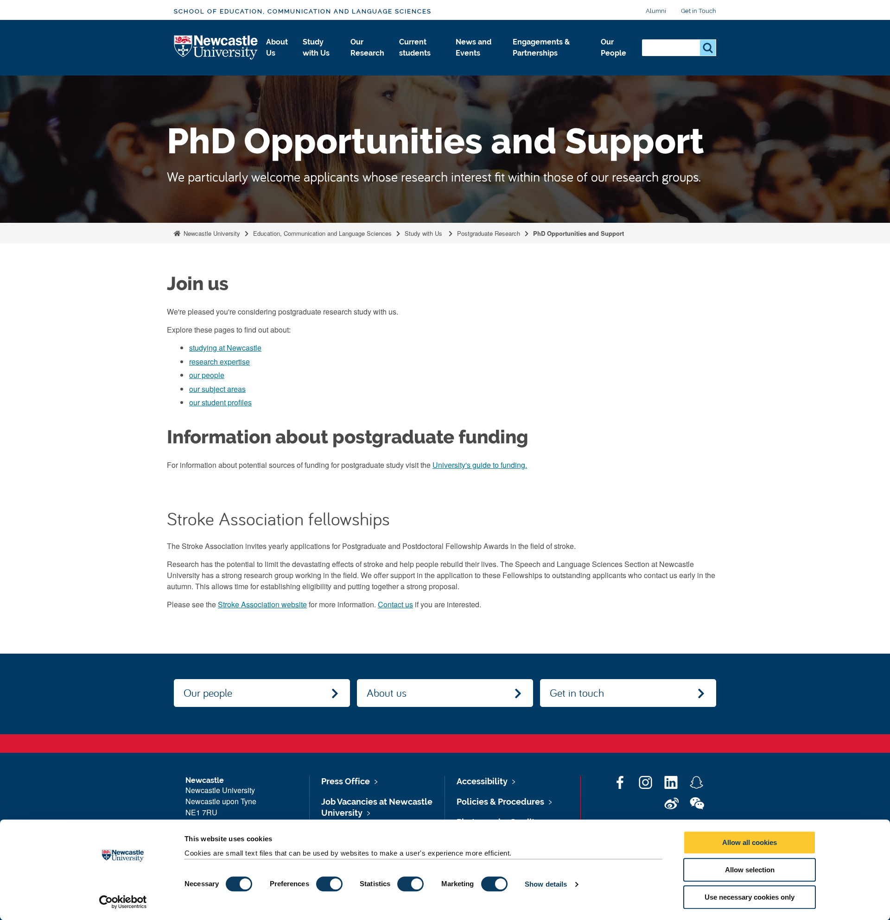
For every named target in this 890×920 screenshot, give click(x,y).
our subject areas (217, 389)
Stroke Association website (262, 604)
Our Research (367, 47)
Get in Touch (698, 10)
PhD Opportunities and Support (578, 233)
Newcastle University (211, 233)
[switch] (329, 883)
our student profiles (220, 402)
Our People (613, 47)
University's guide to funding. (479, 465)
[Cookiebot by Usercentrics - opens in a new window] (123, 902)
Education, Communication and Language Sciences (322, 233)
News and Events (473, 47)
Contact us (395, 604)
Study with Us (316, 47)
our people (206, 375)
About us (387, 692)
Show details (546, 884)
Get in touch (577, 692)
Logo (216, 48)
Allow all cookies (749, 842)
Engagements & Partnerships (541, 47)
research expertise (219, 361)
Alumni (656, 10)
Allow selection (750, 870)
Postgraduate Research (488, 233)
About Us (277, 47)
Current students (415, 47)
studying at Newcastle (225, 347)
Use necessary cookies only (750, 897)
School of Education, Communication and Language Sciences (303, 11)
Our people (208, 692)
